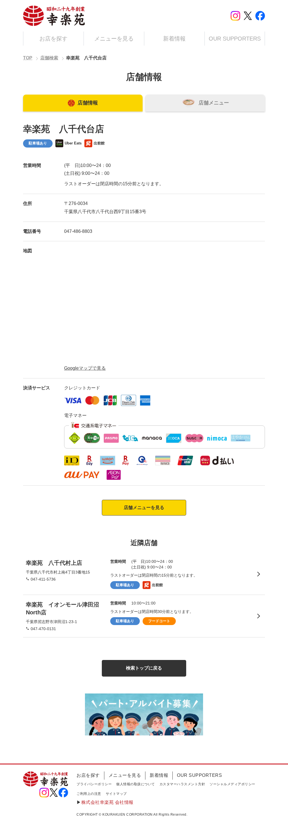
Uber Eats (73, 143)
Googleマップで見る (85, 368)
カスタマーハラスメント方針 (182, 784)
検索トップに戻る (144, 668)
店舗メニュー (214, 103)
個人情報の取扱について (135, 784)
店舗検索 (49, 57)
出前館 (99, 143)
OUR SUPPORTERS (235, 38)
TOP (27, 57)
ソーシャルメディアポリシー (232, 784)
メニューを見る (114, 38)
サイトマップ (116, 794)
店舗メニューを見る (144, 507)
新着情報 (174, 38)
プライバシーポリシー (94, 784)
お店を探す (53, 38)
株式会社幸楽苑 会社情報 (107, 802)
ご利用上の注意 (88, 794)
